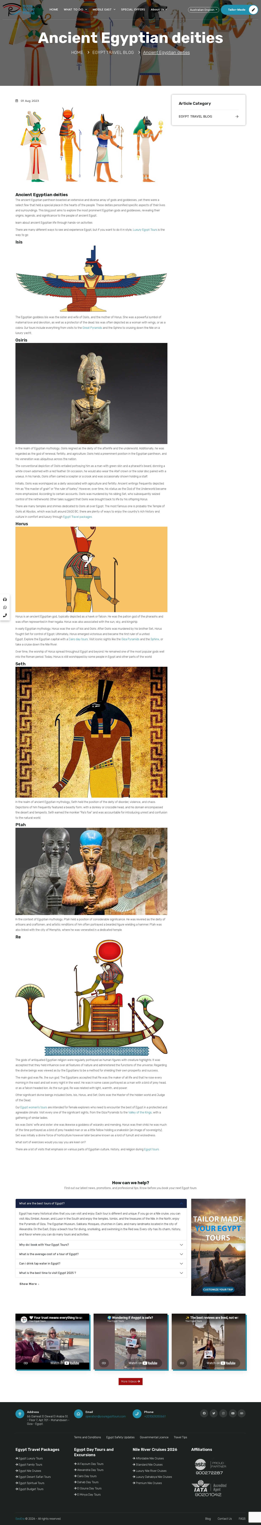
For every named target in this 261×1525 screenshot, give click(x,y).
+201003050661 (154, 1416)
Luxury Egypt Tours (145, 229)
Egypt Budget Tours (31, 1489)
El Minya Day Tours (89, 1494)
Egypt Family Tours (30, 1464)
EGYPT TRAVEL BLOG (195, 116)
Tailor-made (236, 10)
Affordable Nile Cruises (149, 1458)
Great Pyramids (92, 327)
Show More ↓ (29, 1284)
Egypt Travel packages (77, 516)
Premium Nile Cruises (148, 1483)
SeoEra (20, 1518)
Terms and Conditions (87, 1437)
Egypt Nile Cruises (29, 1471)
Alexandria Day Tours (90, 1470)
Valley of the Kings (140, 1112)
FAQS (242, 1518)
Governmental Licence (154, 1437)
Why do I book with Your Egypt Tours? (44, 1244)
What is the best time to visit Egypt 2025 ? (47, 1273)
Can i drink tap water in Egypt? (39, 1263)
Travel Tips (180, 1437)
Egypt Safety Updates (120, 1437)
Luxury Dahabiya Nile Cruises (153, 1477)
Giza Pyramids (130, 639)
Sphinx (155, 639)
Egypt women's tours (33, 1107)
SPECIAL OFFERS (133, 9)
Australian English (202, 9)
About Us (157, 9)
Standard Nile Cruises (149, 1464)
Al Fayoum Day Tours (90, 1464)
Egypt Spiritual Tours (31, 1483)
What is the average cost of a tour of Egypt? (49, 1254)
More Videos (129, 1381)
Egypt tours (151, 1149)
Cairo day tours (78, 639)
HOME (54, 9)
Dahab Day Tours (88, 1482)
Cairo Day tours (87, 1476)
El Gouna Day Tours (89, 1488)
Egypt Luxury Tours (30, 1458)
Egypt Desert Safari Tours (34, 1477)
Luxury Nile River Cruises (151, 1471)
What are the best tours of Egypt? (42, 1203)
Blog (208, 1518)
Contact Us (225, 1518)
